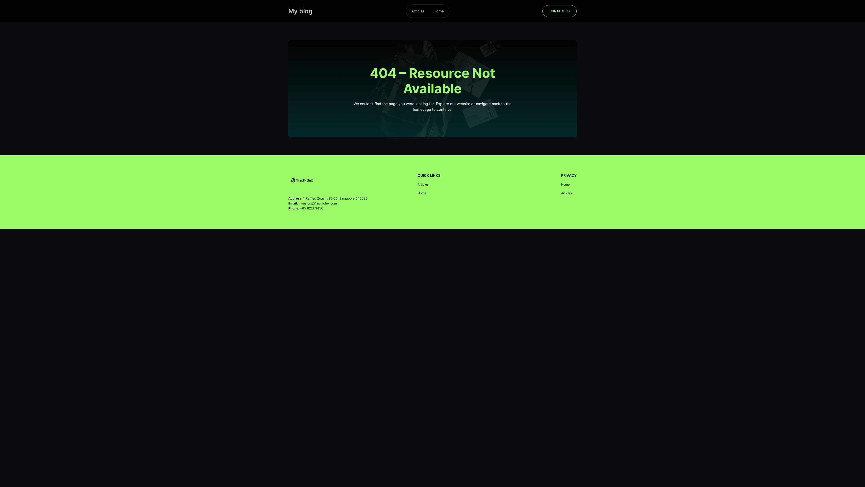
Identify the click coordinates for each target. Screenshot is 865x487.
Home (439, 11)
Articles (418, 11)
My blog (300, 11)
